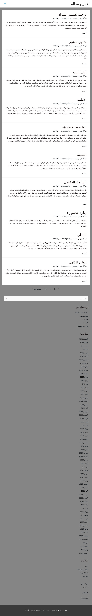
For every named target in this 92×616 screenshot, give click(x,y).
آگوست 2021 (83, 539)
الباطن (82, 235)
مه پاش (85, 587)
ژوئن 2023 (84, 463)
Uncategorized (66, 18)
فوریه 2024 (84, 436)
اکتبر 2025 (84, 367)
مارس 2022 (84, 515)
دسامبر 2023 (83, 443)
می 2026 (85, 349)
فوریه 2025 (84, 394)
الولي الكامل (78, 262)
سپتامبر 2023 (83, 453)
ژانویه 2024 (84, 439)
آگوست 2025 (83, 373)
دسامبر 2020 (83, 553)
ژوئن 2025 (84, 380)
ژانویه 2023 (84, 481)
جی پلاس (85, 592)
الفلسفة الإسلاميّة (74, 127)
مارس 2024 (84, 432)
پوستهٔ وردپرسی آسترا (32, 610)
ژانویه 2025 (84, 398)
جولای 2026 (84, 342)
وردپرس (85, 576)
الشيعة (82, 155)
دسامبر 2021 (84, 525)
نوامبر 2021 (84, 529)
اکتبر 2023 (84, 449)
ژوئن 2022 (84, 505)
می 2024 (85, 425)
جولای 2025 (84, 377)
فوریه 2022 (84, 519)
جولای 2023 (84, 460)
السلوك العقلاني (75, 182)
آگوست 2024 (83, 415)
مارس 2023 (84, 474)
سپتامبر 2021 (83, 536)
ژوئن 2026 (84, 346)
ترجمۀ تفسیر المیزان (72, 14)
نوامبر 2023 (84, 446)
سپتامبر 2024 (83, 411)
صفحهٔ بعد (36, 289)
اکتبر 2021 (84, 532)
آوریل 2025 (84, 387)
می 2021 (85, 543)
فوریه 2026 (84, 353)
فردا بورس (84, 584)
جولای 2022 (84, 501)
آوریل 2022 (84, 512)
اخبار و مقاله (80, 3)
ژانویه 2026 (84, 356)
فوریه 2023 (84, 477)
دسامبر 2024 (83, 401)
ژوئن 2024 (84, 422)
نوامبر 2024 (84, 405)
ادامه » (84, 33)
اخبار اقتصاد (84, 598)
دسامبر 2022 (83, 484)
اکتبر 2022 (84, 491)
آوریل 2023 (84, 470)
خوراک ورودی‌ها (83, 569)
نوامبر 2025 (84, 363)
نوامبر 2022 (84, 487)
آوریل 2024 (84, 429)
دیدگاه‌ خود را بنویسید (80, 18)
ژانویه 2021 (84, 550)
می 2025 (85, 384)
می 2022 (85, 508)
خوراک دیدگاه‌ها (83, 573)
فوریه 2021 (84, 546)
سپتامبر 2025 (83, 370)
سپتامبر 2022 (83, 494)
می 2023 (85, 467)
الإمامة (82, 100)
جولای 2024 (84, 418)
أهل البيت (80, 72)
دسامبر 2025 (83, 360)
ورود (86, 566)
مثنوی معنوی (78, 42)
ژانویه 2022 (84, 522)
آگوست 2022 (83, 498)
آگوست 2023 (83, 456)
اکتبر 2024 (84, 408)
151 (46, 289)
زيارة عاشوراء (77, 212)
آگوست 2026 (83, 339)
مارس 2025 (84, 391)
